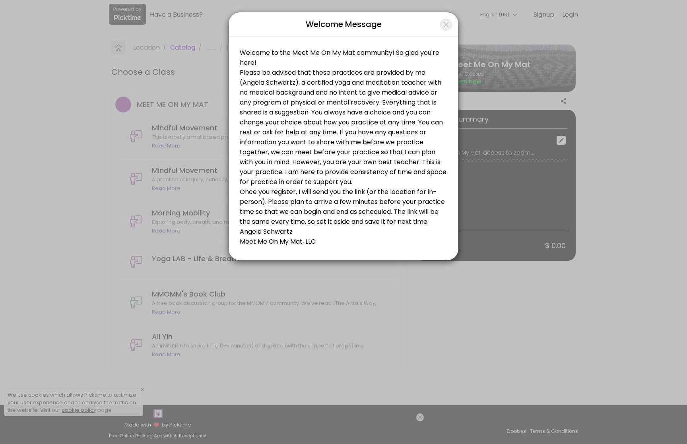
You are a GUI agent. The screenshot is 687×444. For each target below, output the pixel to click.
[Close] (446, 25)
